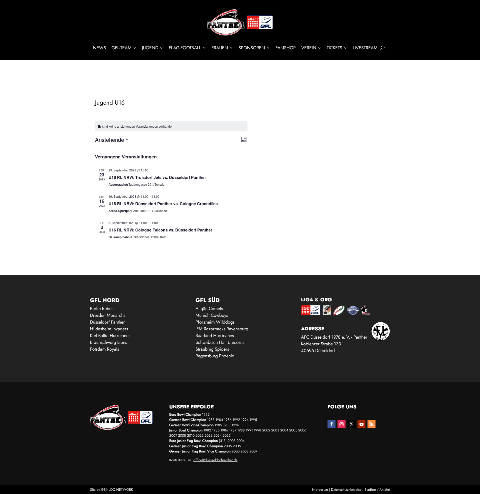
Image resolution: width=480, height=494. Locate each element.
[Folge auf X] (352, 424)
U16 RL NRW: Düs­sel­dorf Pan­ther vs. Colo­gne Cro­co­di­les (163, 203)
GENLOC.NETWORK (117, 489)
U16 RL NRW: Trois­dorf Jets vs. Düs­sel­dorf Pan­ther (157, 177)
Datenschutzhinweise (346, 489)
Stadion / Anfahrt (377, 489)
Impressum (320, 489)
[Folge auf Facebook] (332, 424)
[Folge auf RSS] (372, 424)
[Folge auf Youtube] (362, 424)
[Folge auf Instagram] (342, 424)
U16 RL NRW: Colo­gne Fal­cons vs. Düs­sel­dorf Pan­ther (160, 230)
